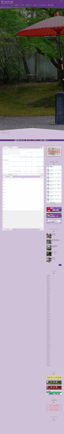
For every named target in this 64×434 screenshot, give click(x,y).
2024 (16, 147)
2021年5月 (48, 364)
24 (37, 166)
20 (13, 166)
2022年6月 (48, 342)
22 (25, 166)
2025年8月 (48, 293)
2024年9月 (48, 306)
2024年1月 (48, 314)
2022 (4, 147)
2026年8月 (48, 275)
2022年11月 (48, 336)
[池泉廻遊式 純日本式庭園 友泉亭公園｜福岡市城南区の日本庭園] (7, 2)
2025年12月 (48, 286)
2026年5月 (48, 278)
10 (37, 156)
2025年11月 (48, 288)
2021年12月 (48, 352)
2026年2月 (48, 283)
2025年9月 (48, 291)
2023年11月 (48, 318)
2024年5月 (48, 311)
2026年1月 (48, 285)
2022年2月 (48, 349)
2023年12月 (48, 316)
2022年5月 (48, 344)
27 (13, 171)
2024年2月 (48, 313)
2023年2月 (48, 331)
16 (31, 161)
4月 (13, 147)
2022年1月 (48, 351)
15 (25, 161)
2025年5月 (48, 298)
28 (19, 170)
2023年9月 (48, 321)
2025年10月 (48, 290)
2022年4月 (48, 346)
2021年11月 (48, 354)
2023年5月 (48, 326)
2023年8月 (48, 323)
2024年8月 (48, 308)
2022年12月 (48, 334)
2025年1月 (48, 303)
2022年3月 (48, 347)
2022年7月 (48, 341)
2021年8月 (48, 359)
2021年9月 (48, 357)
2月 (7, 147)
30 (31, 171)
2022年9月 (48, 339)
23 (31, 166)
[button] (42, 174)
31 (37, 171)
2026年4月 (48, 280)
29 (25, 171)
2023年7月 (48, 324)
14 (19, 161)
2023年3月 (48, 329)
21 (19, 166)
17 (37, 161)
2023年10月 (48, 319)
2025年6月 (48, 296)
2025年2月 (48, 301)
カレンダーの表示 (58, 202)
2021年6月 (48, 362)
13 (13, 161)
